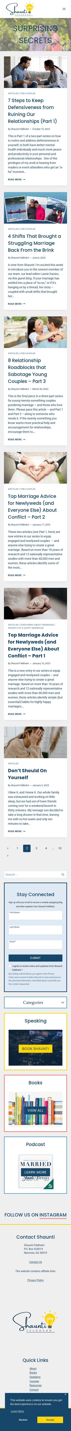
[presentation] (35, 72)
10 (59, 848)
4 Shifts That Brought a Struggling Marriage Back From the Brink (34, 243)
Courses (34, 1381)
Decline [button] (23, 1419)
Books (33, 1372)
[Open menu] (64, 9)
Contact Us (35, 1262)
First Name (14, 912)
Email (13, 941)
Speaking (35, 1377)
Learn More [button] (17, 1411)
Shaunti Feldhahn (20, 129)
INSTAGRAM (53, 1215)
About (33, 1368)
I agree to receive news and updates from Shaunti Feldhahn (37, 968)
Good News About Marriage (37, 625)
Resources (36, 1385)
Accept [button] (50, 1419)
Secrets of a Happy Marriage (26, 628)
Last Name (14, 927)
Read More (16, 179)
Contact (34, 1389)
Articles (13, 93)
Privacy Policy (35, 1280)
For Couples (28, 93)
